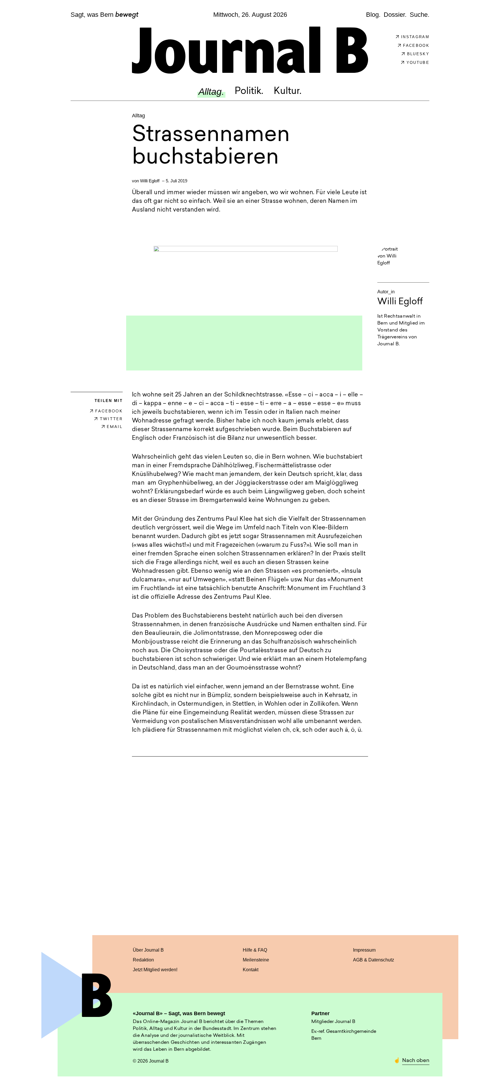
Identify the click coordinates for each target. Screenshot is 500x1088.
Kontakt (250, 969)
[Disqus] (250, 840)
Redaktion (143, 959)
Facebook (416, 45)
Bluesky (418, 54)
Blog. (373, 14)
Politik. (249, 91)
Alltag (138, 115)
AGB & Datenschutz (373, 959)
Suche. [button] (419, 14)
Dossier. (395, 14)
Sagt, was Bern (104, 15)
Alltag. (211, 91)
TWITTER (111, 419)
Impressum (364, 950)
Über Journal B (148, 950)
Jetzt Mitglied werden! (155, 969)
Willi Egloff (149, 180)
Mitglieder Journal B (333, 1022)
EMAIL (115, 427)
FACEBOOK (109, 411)
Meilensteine (256, 959)
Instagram (415, 37)
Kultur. (288, 91)
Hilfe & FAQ (255, 950)
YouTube (418, 62)
